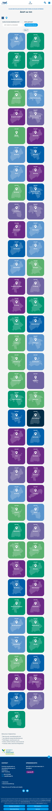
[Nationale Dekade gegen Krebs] (8, 756)
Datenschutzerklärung (14, 809)
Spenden (29, 772)
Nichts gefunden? (28, 22)
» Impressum (5, 782)
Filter (25, 30)
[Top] (49, 757)
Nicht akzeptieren (37, 806)
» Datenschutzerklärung (8, 783)
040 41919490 (7, 774)
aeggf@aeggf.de (8, 776)
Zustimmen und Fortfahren (14, 806)
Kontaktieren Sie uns (31, 25)
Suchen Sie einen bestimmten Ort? (10, 22)
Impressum (38, 809)
